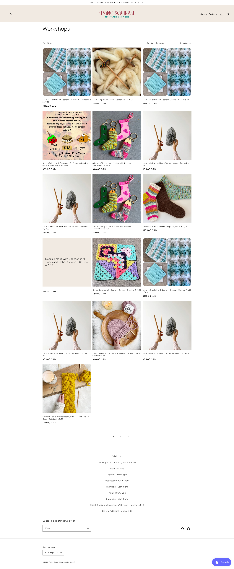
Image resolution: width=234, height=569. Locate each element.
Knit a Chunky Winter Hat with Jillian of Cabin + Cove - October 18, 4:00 (116, 354)
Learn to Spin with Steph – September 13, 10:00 (112, 100)
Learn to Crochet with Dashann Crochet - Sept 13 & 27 (166, 100)
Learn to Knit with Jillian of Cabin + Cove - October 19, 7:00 (166, 354)
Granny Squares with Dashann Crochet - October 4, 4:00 (116, 290)
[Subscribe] (88, 528)
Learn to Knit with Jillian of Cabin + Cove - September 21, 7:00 (66, 228)
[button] (6, 14)
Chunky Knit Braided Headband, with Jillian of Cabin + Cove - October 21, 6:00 (66, 418)
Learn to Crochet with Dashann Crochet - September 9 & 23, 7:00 (67, 101)
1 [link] (106, 436)
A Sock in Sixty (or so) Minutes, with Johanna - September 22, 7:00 (112, 228)
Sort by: (150, 43)
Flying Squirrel (54, 562)
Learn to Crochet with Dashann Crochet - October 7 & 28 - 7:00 (167, 291)
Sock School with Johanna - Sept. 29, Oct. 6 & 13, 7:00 (166, 227)
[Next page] (128, 436)
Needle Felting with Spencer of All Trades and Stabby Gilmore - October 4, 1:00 (67, 262)
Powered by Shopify (68, 562)
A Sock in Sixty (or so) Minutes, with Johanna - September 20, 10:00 (112, 164)
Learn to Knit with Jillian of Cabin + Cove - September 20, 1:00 (166, 164)
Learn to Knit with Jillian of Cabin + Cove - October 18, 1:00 (66, 354)
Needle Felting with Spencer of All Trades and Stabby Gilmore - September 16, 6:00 (66, 164)
